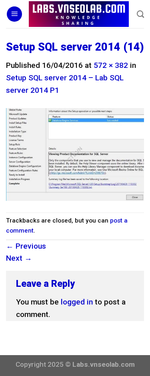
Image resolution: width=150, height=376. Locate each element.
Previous (26, 246)
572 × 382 (111, 65)
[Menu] (14, 14)
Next (19, 258)
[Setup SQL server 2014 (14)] (75, 154)
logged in (77, 302)
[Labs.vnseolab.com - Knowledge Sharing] (79, 14)
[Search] (140, 14)
